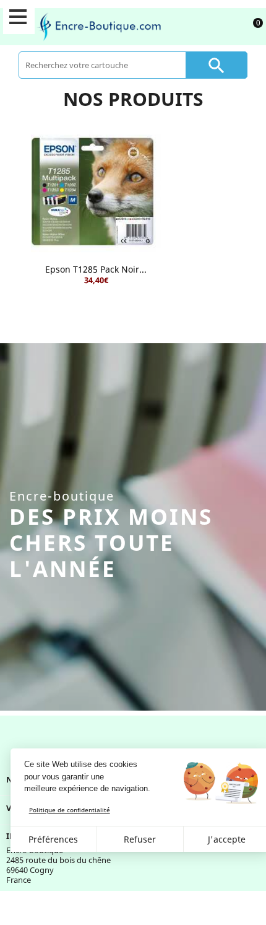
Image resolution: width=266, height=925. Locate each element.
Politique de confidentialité (69, 809)
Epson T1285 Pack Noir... (96, 269)
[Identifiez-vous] (223, 26)
